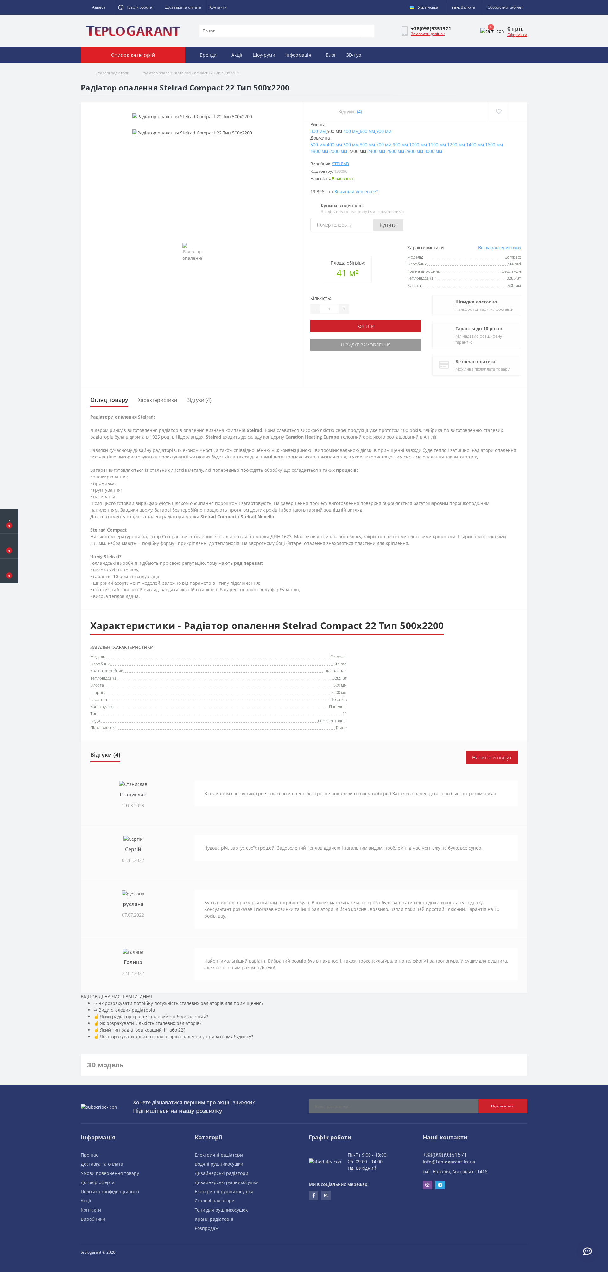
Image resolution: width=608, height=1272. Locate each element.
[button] (97, 7)
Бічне (341, 728)
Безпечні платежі (475, 362)
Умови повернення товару (110, 1173)
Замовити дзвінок (428, 33)
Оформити (517, 34)
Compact (338, 656)
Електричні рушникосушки (224, 1191)
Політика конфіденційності (110, 1191)
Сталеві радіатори (113, 73)
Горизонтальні (332, 721)
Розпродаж (206, 1228)
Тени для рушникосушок (221, 1210)
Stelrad (340, 163)
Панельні (338, 706)
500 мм (340, 685)
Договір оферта (98, 1182)
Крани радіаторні (214, 1219)
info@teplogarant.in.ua (449, 1162)
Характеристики (157, 399)
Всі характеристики (499, 248)
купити (366, 326)
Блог (331, 55)
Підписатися (503, 1106)
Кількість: (320, 298)
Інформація (298, 55)
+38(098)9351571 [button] (445, 1154)
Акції (237, 55)
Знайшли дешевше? (356, 192)
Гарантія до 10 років (478, 329)
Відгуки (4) (199, 399)
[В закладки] (499, 111)
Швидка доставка (476, 302)
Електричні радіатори (219, 1155)
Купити (388, 224)
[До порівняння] (518, 111)
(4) (359, 112)
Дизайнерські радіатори (221, 1173)
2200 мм (339, 692)
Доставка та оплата (183, 7)
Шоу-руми (264, 55)
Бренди (208, 55)
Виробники (93, 1219)
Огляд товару (109, 399)
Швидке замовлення (365, 345)
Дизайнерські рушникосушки (227, 1182)
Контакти (218, 7)
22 (344, 713)
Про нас (89, 1155)
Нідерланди (335, 671)
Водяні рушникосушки (219, 1164)
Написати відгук (492, 757)
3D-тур (354, 55)
